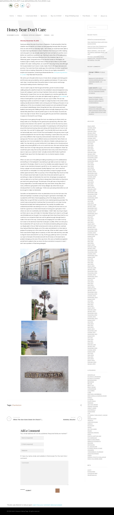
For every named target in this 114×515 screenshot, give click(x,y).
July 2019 (90, 180)
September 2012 (93, 318)
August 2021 (91, 142)
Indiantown (92, 418)
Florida (90, 399)
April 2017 (91, 222)
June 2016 (91, 239)
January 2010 (91, 364)
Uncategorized (93, 453)
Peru (89, 434)
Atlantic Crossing (94, 376)
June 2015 (91, 260)
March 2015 (91, 266)
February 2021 (92, 152)
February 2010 (92, 362)
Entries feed (91, 471)
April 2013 (91, 306)
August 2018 (91, 199)
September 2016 (93, 234)
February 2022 (92, 131)
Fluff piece (92, 401)
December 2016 (92, 229)
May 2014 (90, 283)
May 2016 (90, 241)
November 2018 (92, 194)
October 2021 (92, 138)
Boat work (92, 387)
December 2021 (92, 135)
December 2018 (92, 192)
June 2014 (91, 281)
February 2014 (92, 288)
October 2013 (92, 295)
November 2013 (92, 294)
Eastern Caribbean (94, 394)
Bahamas (91, 382)
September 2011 (92, 334)
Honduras (91, 411)
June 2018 (91, 203)
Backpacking (92, 380)
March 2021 (91, 150)
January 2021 (91, 154)
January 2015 (91, 269)
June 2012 (91, 323)
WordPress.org (92, 475)
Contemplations (93, 102)
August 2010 (91, 351)
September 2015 (92, 255)
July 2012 (90, 322)
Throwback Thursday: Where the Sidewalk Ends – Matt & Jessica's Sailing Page (97, 108)
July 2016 (90, 238)
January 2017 (91, 227)
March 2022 (91, 129)
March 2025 (91, 126)
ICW (52, 35)
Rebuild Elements (94, 441)
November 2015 (92, 252)
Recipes (90, 443)
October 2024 (92, 128)
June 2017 (91, 218)
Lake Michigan (93, 422)
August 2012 (91, 320)
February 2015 (92, 267)
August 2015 (91, 257)
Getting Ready (93, 404)
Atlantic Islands (94, 378)
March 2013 (91, 308)
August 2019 (91, 178)
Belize (90, 383)
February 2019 (92, 189)
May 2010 (90, 357)
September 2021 (93, 140)
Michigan (91, 425)
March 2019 (91, 187)
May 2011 (90, 341)
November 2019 (92, 175)
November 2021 (92, 136)
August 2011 (91, 336)
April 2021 (91, 149)
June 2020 (91, 164)
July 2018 (90, 201)
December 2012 (92, 313)
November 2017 (92, 210)
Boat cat (91, 385)
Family (90, 397)
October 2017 (92, 211)
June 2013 (91, 302)
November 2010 (92, 348)
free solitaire (63, 96)
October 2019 (92, 176)
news (89, 427)
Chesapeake (92, 389)
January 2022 (92, 133)
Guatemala (91, 410)
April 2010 (91, 358)
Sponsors (91, 445)
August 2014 (91, 278)
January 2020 (92, 171)
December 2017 (92, 208)
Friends (46, 35)
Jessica (25, 35)
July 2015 (90, 259)
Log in (89, 470)
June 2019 (91, 182)
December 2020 (92, 156)
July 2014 (90, 280)
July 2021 (90, 143)
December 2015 (92, 250)
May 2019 (90, 183)
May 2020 (91, 166)
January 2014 (91, 290)
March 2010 (91, 360)
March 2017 (91, 224)
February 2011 (92, 344)
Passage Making (93, 432)
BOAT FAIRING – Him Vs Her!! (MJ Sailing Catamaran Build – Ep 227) (97, 52)
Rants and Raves (93, 439)
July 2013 (90, 301)
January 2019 (91, 190)
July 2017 (90, 217)
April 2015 (90, 264)
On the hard (92, 429)
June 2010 (91, 355)
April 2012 (91, 327)
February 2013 (92, 309)
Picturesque (92, 438)
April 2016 (91, 243)
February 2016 (92, 246)
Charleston (16, 405)
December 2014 (92, 271)
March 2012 (91, 329)
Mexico (90, 424)
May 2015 (90, 262)
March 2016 (91, 245)
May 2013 (90, 304)
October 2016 (92, 232)
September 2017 (93, 213)
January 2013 (91, 311)
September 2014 (93, 276)
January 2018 (91, 206)
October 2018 (92, 196)
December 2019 (92, 173)
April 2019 (91, 185)
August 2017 (91, 215)
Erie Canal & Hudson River (97, 396)
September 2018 (93, 197)
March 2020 (91, 170)
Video (90, 455)
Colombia (91, 390)
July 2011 (90, 337)
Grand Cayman (93, 406)
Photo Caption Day (94, 436)
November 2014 (92, 273)
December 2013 (92, 292)
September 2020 (93, 161)
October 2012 (92, 316)
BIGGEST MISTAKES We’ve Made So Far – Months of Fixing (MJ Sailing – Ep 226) (97, 58)
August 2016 (91, 236)
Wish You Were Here (95, 459)
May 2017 (90, 220)
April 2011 (90, 343)
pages (90, 431)
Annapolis (91, 375)
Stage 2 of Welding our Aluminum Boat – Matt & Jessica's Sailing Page (96, 99)
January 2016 (91, 248)
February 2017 (92, 225)
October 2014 (92, 274)
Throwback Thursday (95, 452)
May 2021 (90, 147)
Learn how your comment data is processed (47, 505)
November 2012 (92, 315)
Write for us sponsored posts (96, 39)
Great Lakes (92, 408)
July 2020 (90, 163)
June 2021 (91, 145)
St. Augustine (92, 446)
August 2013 (91, 299)
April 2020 (91, 168)
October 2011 (91, 332)
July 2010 (90, 353)
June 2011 (90, 339)
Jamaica (90, 420)
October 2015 (92, 253)
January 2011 (91, 346)
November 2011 (92, 330)
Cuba (89, 392)
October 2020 (92, 159)
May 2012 (90, 325)
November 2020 (92, 157)
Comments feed (92, 473)
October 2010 (92, 350)
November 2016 (92, 231)
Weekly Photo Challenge (97, 457)
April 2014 (91, 285)
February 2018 (92, 204)
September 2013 (93, 297)
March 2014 (91, 287)
